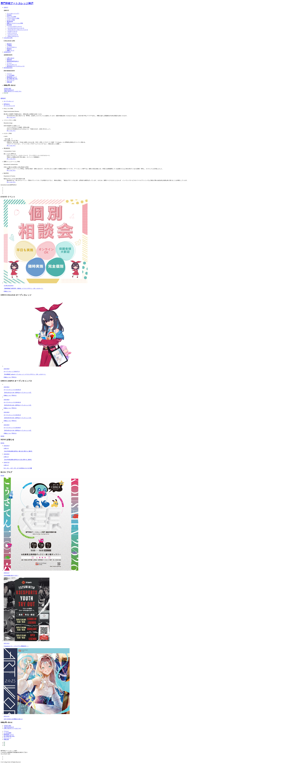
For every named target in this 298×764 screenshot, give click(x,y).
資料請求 (9, 59)
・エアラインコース (12, 34)
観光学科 (9, 25)
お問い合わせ (10, 58)
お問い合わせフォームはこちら (12, 91)
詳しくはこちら (11, 117)
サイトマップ (10, 80)
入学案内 (9, 45)
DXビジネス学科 (11, 16)
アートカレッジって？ (13, 13)
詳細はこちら (7, 291)
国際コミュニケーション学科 (15, 23)
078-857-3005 (7, 88)
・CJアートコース (12, 33)
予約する (13, 377)
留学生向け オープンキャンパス (16, 66)
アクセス (9, 74)
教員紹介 (9, 48)
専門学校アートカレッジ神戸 (17, 3)
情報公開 (9, 82)
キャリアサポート (12, 47)
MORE (2, 436)
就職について (10, 50)
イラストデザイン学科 (13, 18)
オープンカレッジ (12, 64)
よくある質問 (10, 75)
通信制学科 (10, 21)
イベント (9, 63)
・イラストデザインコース (14, 26)
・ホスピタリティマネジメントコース (17, 29)
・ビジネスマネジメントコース (15, 28)
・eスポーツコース (12, 31)
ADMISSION (7, 52)
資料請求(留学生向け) (13, 61)
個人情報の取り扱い (12, 78)
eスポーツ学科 (11, 20)
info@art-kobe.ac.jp (9, 89)
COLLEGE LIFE (8, 37)
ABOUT (6, 7)
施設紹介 (9, 44)
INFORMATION (8, 67)
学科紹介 (9, 15)
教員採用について (12, 77)
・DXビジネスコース (13, 36)
